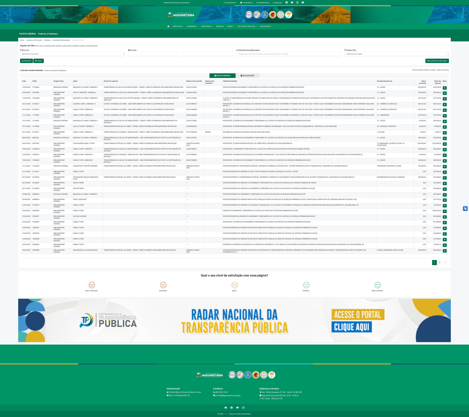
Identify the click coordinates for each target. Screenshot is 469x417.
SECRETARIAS (206, 26)
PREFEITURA (177, 26)
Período (133, 50)
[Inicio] (168, 26)
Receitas (47, 40)
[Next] (445, 262)
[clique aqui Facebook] (231, 407)
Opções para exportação (438, 61)
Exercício (25, 50)
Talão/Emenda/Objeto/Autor (249, 50)
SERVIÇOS (220, 26)
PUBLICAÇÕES (265, 26)
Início (22, 40)
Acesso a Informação (34, 40)
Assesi (225, 414)
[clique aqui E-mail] (226, 407)
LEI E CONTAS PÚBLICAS (246, 26)
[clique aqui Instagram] (243, 407)
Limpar (39, 61)
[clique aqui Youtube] (237, 407)
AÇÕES (230, 26)
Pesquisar (27, 61)
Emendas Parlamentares (61, 40)
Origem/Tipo (351, 50)
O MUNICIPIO (191, 26)
